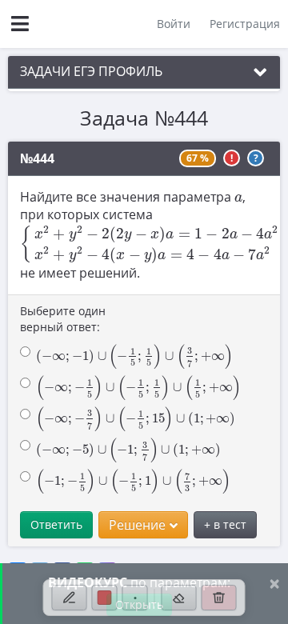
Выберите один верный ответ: (63, 318)
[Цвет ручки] (105, 597)
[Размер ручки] (135, 597)
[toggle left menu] (20, 24)
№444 (37, 158)
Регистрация (245, 23)
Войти (173, 23)
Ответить (56, 524)
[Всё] (219, 597)
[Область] (179, 597)
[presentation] (238, 197)
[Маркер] (69, 597)
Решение (137, 525)
